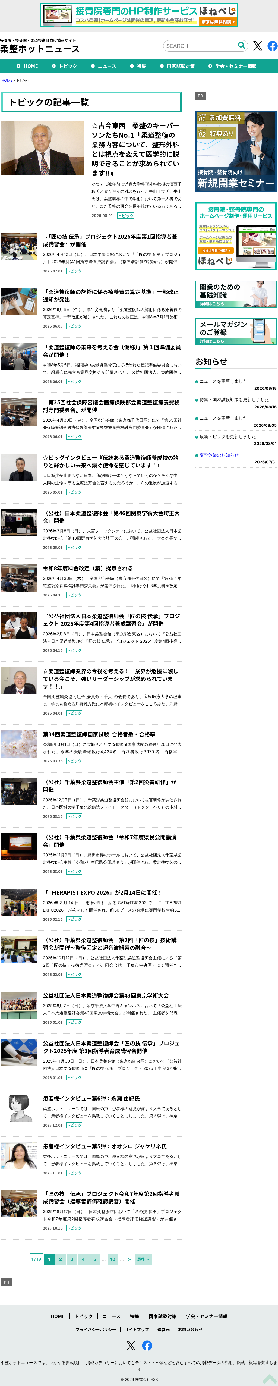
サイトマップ (137, 1329)
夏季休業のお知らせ (219, 455)
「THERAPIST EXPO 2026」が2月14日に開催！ (103, 892)
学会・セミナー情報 (236, 65)
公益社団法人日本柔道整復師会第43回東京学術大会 (106, 995)
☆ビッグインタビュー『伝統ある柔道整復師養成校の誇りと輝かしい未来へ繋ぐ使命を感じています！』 (111, 461)
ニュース (107, 65)
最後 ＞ (143, 1259)
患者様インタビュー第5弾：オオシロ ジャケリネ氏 (105, 1146)
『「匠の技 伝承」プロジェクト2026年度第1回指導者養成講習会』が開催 (110, 240)
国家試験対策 (181, 65)
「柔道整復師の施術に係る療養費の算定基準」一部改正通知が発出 (111, 295)
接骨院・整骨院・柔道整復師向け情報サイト (40, 45)
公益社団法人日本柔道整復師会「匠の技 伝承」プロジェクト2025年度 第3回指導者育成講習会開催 (111, 1047)
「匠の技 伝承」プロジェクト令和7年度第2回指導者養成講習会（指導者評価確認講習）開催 (111, 1197)
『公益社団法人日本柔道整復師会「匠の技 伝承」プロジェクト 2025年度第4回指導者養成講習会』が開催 (111, 619)
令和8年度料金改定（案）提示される (88, 568)
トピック (68, 65)
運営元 (163, 1329)
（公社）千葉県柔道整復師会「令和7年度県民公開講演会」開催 (109, 840)
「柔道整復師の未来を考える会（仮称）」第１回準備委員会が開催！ (112, 351)
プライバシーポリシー (95, 1329)
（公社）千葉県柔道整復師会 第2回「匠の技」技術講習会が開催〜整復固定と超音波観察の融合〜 (109, 943)
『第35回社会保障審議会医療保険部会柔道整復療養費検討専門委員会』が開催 (111, 406)
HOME (31, 65)
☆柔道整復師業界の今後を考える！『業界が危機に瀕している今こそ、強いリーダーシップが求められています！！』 (110, 678)
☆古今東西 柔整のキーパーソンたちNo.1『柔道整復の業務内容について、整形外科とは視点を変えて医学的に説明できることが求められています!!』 (135, 149)
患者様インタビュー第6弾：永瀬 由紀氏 (91, 1098)
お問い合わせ (190, 1329)
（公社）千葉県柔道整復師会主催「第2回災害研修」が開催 (109, 785)
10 (112, 1259)
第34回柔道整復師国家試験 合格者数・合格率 (99, 734)
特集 (141, 65)
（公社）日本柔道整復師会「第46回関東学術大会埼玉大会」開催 (111, 516)
